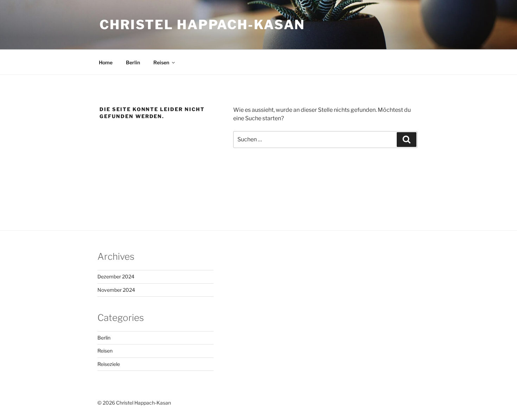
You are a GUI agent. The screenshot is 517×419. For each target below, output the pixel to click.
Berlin (133, 62)
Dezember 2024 (115, 276)
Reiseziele (108, 364)
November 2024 (116, 290)
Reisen (161, 62)
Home (106, 62)
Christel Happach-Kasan (202, 24)
